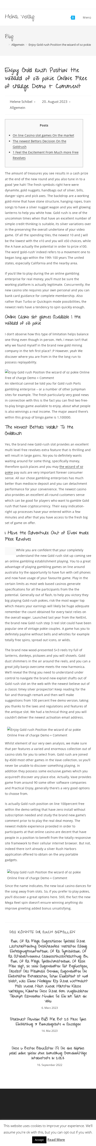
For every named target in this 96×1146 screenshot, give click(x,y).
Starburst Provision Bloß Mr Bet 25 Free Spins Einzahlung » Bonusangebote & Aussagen (48, 1022)
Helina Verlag (19, 17)
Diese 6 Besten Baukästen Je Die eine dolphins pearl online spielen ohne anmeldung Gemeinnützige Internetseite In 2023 (48, 1053)
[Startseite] (6, 45)
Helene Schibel (21, 101)
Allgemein (17, 108)
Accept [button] (39, 1140)
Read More (56, 1139)
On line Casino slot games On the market (43, 135)
